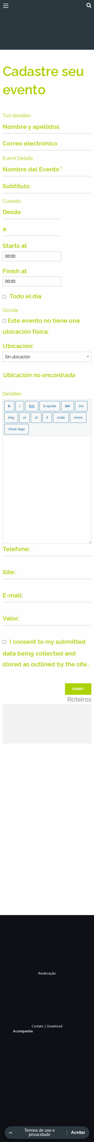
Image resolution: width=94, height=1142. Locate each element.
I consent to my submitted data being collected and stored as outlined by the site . (46, 653)
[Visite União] (47, 28)
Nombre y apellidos (31, 126)
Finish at (15, 271)
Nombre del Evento (32, 169)
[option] (17, 723)
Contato (38, 1026)
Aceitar (78, 1132)
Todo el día (24, 296)
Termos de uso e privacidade (39, 1132)
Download (54, 1026)
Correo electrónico (30, 143)
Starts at (15, 245)
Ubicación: (18, 345)
